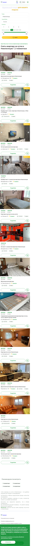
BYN (12, 30)
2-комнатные (16, 483)
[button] (28, 62)
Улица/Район (4, 19)
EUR (17, 30)
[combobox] (15, 16)
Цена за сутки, (6, 29)
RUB (20, 30)
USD (14, 30)
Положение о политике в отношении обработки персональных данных (12, 537)
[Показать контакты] (27, 84)
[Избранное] (17, 2)
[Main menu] (27, 2)
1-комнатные (6, 483)
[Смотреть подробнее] (15, 62)
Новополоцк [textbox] (6, 16)
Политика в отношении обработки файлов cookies (11, 523)
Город (3, 14)
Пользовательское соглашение (7, 518)
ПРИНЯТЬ (8, 542)
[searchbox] (16, 22)
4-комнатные (16, 486)
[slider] (3, 32)
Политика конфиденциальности (7, 521)
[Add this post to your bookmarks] (2, 54)
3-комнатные (6, 486)
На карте (15, 78)
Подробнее (13, 84)
